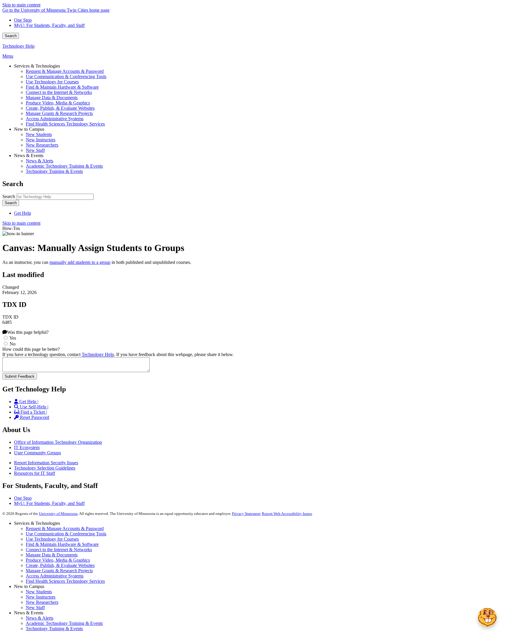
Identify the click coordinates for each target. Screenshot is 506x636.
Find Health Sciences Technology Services (65, 581)
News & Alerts (39, 618)
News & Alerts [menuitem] (39, 160)
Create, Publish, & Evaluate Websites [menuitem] (60, 108)
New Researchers (42, 602)
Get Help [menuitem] (22, 213)
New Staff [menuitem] (35, 150)
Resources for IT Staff (34, 473)
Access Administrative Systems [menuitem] (54, 118)
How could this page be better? (31, 349)
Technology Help (18, 46)
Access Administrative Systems (54, 575)
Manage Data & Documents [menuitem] (52, 97)
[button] (487, 617)
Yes (12, 338)
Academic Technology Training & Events (64, 623)
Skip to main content (21, 4)
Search (11, 36)
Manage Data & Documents (52, 554)
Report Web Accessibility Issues (287, 513)
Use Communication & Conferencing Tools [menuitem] (66, 76)
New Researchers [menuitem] (42, 144)
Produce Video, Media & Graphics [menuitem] (58, 102)
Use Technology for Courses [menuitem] (52, 81)
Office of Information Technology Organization (58, 442)
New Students (39, 591)
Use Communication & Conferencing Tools (66, 533)
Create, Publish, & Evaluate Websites (60, 565)
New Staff (35, 607)
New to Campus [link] (29, 129)
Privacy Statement (246, 513)
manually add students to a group (79, 262)
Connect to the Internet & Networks (59, 549)
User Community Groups (37, 452)
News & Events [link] (28, 155)
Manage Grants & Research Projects (59, 570)
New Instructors (40, 596)
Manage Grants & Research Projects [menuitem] (59, 113)
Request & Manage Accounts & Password (65, 528)
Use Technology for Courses (52, 539)
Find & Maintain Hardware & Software (62, 544)
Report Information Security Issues (46, 462)
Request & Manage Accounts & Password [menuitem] (65, 71)
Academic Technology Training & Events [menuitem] (64, 166)
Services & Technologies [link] (37, 65)
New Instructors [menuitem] (40, 139)
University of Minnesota (58, 513)
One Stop (23, 20)
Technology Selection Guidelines (44, 467)
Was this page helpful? (28, 332)
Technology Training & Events (54, 628)
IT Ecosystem (27, 447)
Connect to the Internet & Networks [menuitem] (59, 92)
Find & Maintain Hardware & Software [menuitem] (62, 87)
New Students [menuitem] (39, 134)
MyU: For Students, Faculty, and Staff (49, 25)
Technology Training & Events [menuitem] (54, 171)
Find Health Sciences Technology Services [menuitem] (65, 123)
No (13, 343)
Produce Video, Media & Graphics (58, 560)
